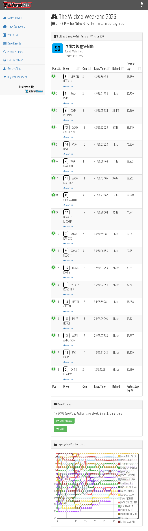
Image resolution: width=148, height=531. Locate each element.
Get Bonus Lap (65, 420)
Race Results (14, 43)
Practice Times (15, 52)
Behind (116, 68)
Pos (54, 68)
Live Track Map (15, 60)
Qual (84, 68)
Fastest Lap (130, 66)
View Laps (69, 86)
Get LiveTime (14, 68)
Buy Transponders (17, 77)
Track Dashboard (16, 26)
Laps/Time (100, 68)
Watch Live (13, 35)
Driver (66, 68)
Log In (62, 428)
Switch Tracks (14, 18)
